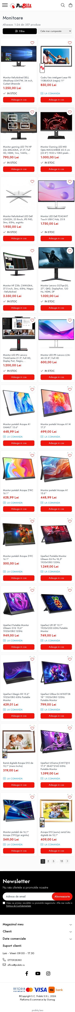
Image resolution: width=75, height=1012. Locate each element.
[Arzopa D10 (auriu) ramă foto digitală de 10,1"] (56, 811)
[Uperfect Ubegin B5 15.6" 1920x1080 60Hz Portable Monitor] (19, 673)
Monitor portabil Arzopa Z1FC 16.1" (18, 558)
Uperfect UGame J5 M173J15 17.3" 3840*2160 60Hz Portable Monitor (55, 766)
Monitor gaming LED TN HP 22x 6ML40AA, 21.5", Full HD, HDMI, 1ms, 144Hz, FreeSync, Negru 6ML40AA (17, 150)
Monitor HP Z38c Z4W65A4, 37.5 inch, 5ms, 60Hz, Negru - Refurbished (18, 288)
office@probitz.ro (16, 965)
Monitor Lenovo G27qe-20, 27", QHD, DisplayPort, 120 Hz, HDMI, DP (54, 288)
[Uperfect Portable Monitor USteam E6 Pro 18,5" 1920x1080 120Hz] (56, 535)
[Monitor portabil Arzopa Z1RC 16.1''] (19, 469)
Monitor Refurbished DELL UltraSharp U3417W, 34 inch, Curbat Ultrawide (18, 80)
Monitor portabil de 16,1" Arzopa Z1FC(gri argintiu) (16, 834)
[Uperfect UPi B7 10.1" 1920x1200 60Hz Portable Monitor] (56, 604)
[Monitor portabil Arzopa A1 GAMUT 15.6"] (19, 403)
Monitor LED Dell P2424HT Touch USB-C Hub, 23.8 (54, 218)
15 (61, 861)
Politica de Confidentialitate (18, 906)
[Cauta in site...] (63, 5)
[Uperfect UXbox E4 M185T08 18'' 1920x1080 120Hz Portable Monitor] (56, 673)
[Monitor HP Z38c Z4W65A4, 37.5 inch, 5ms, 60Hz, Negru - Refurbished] (19, 264)
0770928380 (14, 960)
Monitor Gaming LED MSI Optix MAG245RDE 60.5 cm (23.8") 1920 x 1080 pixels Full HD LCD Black (55, 150)
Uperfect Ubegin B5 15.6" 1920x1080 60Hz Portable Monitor (16, 697)
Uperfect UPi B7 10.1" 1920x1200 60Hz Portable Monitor (54, 628)
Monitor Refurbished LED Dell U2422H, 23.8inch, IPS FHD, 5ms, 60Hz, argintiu (18, 219)
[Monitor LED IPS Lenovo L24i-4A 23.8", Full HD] (56, 334)
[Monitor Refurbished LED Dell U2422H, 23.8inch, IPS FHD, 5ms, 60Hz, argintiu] (19, 195)
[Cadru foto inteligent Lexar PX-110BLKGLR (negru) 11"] (56, 56)
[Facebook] (27, 973)
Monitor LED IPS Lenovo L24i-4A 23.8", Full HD (55, 357)
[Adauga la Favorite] (32, 43)
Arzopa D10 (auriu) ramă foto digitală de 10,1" (55, 834)
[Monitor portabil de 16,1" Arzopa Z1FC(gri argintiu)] (19, 811)
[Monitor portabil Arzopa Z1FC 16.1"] (19, 535)
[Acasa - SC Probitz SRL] (21, 5)
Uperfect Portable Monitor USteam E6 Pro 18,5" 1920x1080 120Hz (53, 559)
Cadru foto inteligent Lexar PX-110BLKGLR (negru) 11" (56, 79)
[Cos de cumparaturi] (70, 5)
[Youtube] (37, 973)
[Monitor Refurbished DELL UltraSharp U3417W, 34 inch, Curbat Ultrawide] (19, 56)
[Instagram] (48, 973)
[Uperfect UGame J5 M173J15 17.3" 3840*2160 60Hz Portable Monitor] (56, 742)
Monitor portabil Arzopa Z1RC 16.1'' (18, 492)
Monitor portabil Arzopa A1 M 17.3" (56, 426)
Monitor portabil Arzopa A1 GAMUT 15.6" (16, 426)
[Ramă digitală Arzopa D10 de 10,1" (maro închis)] (19, 742)
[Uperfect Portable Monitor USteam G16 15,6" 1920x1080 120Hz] (19, 604)
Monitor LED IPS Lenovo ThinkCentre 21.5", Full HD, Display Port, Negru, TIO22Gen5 (17, 358)
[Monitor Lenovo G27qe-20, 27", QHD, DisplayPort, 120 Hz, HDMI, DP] (56, 264)
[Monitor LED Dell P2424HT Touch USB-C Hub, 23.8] (56, 195)
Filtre (21, 31)
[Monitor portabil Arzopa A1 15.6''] (56, 469)
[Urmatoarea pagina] (67, 861)
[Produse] (5, 5)
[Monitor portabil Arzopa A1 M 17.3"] (56, 403)
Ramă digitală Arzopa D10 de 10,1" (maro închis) (18, 765)
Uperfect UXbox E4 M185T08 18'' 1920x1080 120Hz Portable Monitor (55, 697)
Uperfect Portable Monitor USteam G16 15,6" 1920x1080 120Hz (16, 628)
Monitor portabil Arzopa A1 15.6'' (54, 492)
